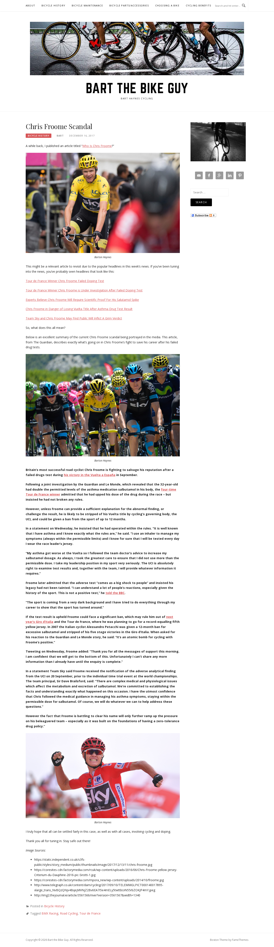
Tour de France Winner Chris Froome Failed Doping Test (65, 281)
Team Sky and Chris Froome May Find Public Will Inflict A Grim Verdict (74, 318)
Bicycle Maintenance (87, 5)
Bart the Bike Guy (137, 88)
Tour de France (90, 913)
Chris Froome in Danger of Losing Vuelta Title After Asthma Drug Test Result (79, 309)
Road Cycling (69, 913)
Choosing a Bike (167, 5)
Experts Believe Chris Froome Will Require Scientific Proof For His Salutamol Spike (82, 300)
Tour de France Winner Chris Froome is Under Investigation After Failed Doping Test (84, 290)
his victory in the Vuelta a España (89, 475)
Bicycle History (53, 5)
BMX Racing (50, 913)
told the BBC (115, 593)
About (30, 5)
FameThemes (240, 940)
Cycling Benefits (198, 5)
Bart (60, 135)
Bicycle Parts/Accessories (129, 5)
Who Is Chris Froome (97, 146)
